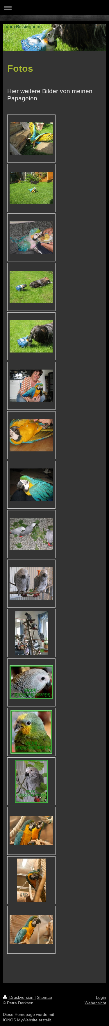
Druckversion (21, 997)
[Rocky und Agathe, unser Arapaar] (31, 830)
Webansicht (95, 1003)
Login (101, 997)
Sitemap (44, 997)
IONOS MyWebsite (20, 1020)
